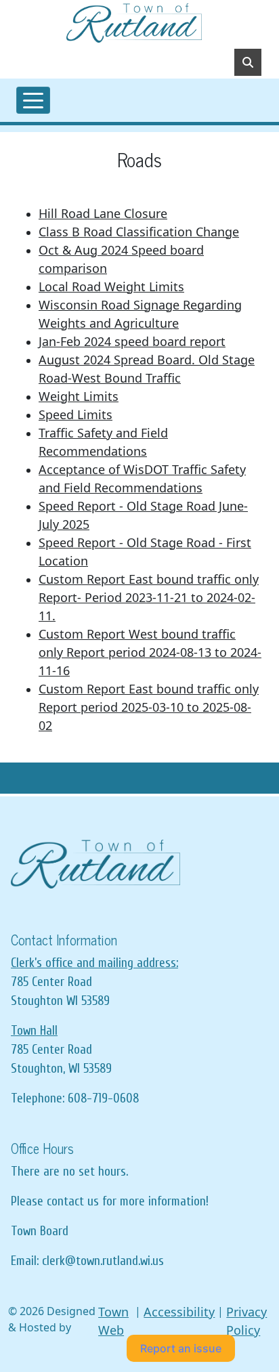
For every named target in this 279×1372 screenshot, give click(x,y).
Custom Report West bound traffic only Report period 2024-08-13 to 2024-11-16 (150, 652)
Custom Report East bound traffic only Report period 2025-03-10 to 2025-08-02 (149, 707)
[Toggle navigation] (33, 100)
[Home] (134, 23)
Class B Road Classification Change (139, 231)
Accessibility (179, 1312)
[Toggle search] (247, 62)
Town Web (113, 1321)
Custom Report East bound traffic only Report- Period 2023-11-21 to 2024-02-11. (149, 597)
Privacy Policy (246, 1321)
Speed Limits (75, 414)
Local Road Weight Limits (111, 286)
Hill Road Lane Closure (103, 213)
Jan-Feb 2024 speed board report (132, 341)
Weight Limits (79, 396)
